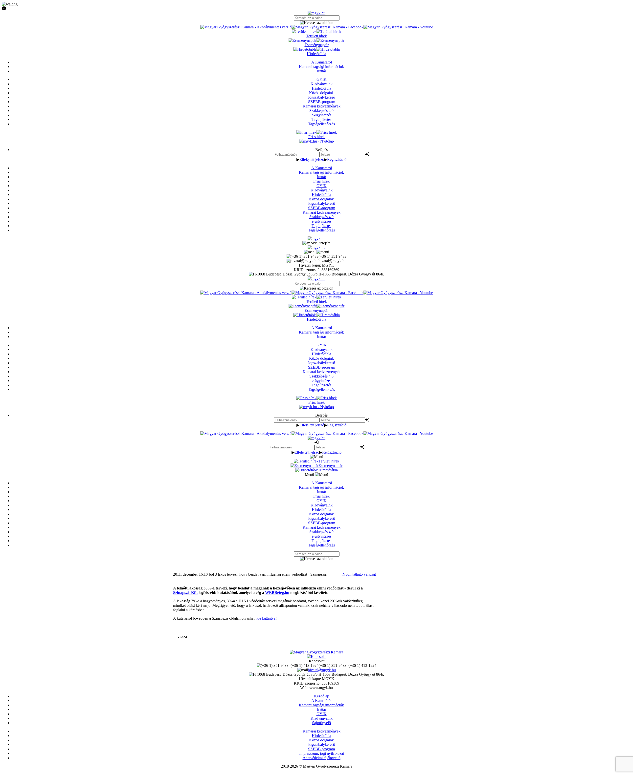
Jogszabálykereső (321, 203)
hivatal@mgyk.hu (322, 670)
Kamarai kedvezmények (321, 212)
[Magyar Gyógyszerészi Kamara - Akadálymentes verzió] (246, 27)
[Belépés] (367, 154)
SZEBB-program (321, 208)
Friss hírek (321, 181)
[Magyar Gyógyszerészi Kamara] (316, 652)
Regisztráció (336, 159)
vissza (182, 636)
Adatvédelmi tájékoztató (321, 758)
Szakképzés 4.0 (321, 217)
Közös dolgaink (321, 199)
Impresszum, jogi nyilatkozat (321, 753)
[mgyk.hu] (316, 13)
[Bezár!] (316, 8)
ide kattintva (265, 618)
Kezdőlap (321, 696)
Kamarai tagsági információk (321, 172)
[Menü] (316, 252)
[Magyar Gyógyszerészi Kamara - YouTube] (398, 27)
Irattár (321, 177)
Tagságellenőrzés (321, 230)
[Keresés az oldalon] (316, 23)
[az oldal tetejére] (316, 243)
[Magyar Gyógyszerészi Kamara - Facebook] (327, 27)
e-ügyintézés (321, 221)
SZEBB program (321, 749)
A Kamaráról (321, 168)
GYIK (321, 186)
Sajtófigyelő (321, 723)
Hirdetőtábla (321, 194)
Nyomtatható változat (359, 574)
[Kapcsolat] (316, 656)
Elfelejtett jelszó (311, 159)
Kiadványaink (322, 190)
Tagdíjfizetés (321, 226)
